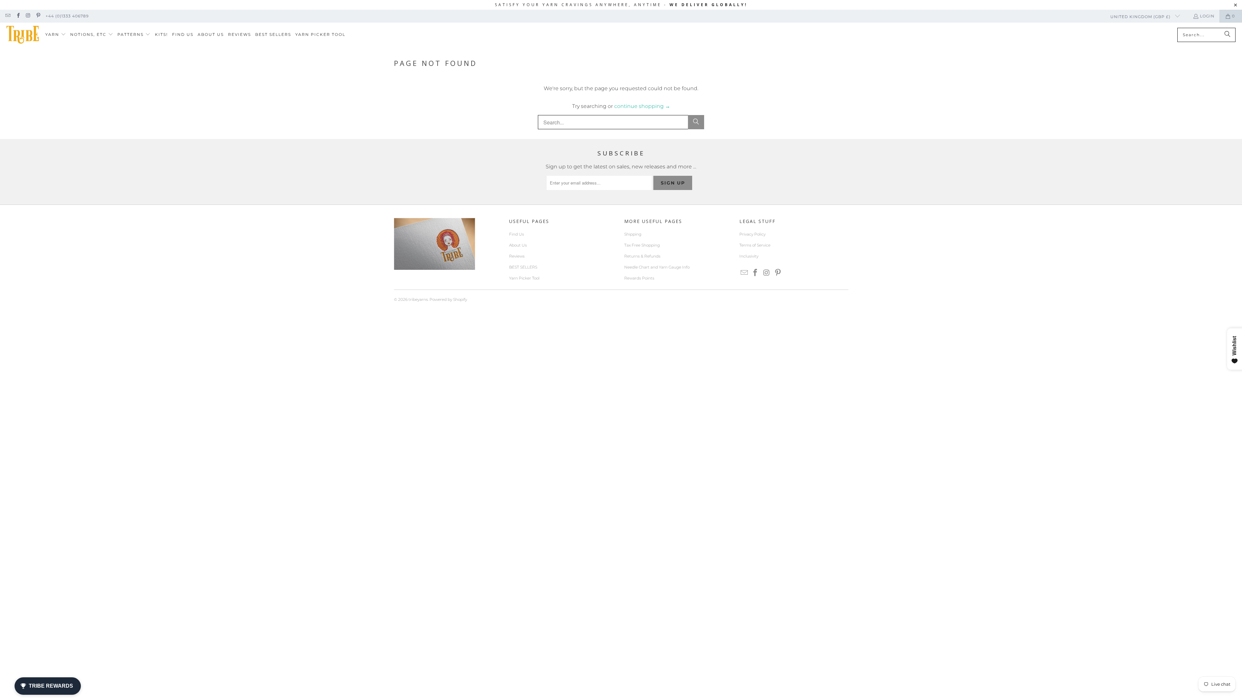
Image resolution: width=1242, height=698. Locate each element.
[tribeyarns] (22, 35)
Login (1207, 16)
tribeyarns (418, 299)
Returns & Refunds (642, 256)
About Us (518, 245)
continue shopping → (642, 106)
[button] (55, 34)
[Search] (1227, 35)
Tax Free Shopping (642, 245)
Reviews (517, 256)
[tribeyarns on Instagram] (28, 16)
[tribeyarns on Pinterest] (38, 16)
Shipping (632, 234)
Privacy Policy (752, 234)
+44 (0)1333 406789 (67, 16)
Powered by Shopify (448, 299)
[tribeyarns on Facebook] (17, 16)
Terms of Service (754, 245)
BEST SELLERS (523, 267)
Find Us (516, 234)
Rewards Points (639, 278)
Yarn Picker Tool (524, 278)
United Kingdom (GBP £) (1141, 16)
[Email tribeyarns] (7, 16)
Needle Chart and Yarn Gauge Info (657, 267)
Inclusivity (748, 256)
